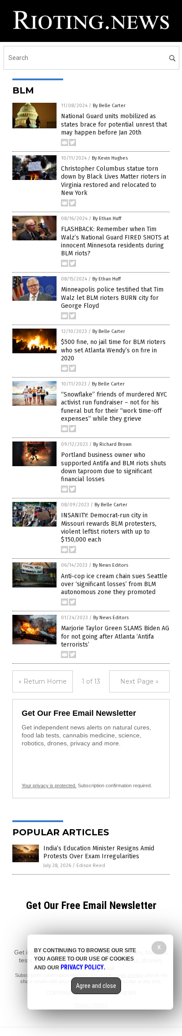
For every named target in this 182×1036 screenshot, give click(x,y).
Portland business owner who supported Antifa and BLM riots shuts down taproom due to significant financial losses (113, 467)
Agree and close (96, 985)
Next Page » (139, 681)
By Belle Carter (109, 105)
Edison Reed (90, 865)
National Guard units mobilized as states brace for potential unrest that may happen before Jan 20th (114, 124)
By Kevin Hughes (110, 158)
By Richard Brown (112, 444)
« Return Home (43, 681)
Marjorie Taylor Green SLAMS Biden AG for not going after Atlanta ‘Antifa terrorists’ (115, 636)
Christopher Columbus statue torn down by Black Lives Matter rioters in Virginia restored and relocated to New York (113, 181)
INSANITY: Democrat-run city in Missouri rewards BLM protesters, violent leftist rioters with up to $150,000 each (108, 527)
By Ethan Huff (107, 218)
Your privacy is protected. (49, 785)
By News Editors (110, 565)
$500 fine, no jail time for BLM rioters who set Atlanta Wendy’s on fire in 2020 (113, 350)
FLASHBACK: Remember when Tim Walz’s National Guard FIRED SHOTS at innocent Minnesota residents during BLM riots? (115, 241)
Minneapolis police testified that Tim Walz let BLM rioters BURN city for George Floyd (112, 297)
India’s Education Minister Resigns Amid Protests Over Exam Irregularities (98, 852)
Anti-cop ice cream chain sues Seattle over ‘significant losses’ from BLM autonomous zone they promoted (114, 584)
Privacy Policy (82, 967)
